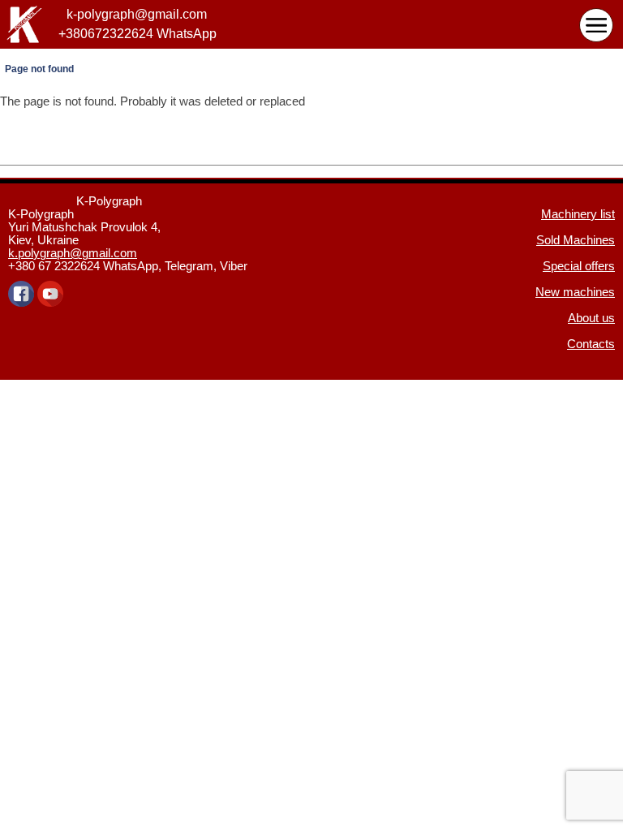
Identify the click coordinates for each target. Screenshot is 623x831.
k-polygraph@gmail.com (137, 14)
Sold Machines (575, 240)
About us (591, 318)
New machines (575, 292)
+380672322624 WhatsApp (137, 34)
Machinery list (578, 214)
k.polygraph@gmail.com (72, 253)
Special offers (579, 266)
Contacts (591, 344)
